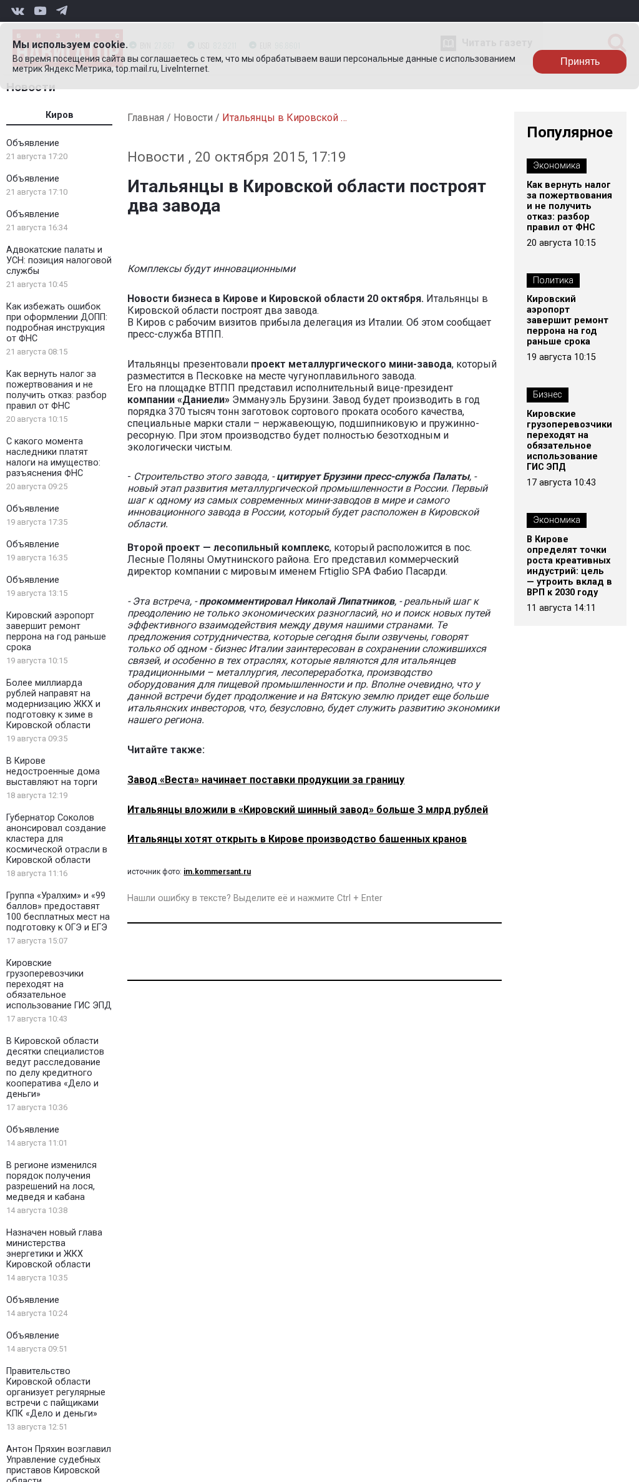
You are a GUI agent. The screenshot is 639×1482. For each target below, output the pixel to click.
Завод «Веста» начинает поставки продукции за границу (265, 780)
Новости (193, 118)
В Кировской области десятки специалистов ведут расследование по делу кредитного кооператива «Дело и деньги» (55, 1067)
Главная (145, 118)
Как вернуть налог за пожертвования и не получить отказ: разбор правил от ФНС (56, 390)
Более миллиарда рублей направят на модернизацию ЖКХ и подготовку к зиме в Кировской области (53, 704)
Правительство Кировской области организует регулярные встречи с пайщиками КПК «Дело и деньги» (55, 1392)
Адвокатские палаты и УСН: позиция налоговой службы (59, 260)
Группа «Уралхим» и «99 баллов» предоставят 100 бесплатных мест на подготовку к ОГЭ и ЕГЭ (58, 911)
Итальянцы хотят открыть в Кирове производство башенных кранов (297, 839)
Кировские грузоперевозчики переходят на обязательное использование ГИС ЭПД (59, 984)
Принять (580, 61)
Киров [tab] (60, 115)
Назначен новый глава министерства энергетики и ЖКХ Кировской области (54, 1248)
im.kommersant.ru (217, 871)
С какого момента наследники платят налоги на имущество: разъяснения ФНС (53, 457)
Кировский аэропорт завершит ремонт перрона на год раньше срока (56, 631)
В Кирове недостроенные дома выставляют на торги (53, 771)
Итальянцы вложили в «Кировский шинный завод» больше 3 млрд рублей (307, 810)
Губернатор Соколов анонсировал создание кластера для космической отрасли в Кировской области (56, 838)
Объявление (32, 143)
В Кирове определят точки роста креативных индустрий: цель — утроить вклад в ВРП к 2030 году (569, 566)
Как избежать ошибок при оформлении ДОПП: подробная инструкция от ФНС (56, 322)
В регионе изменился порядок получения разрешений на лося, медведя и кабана (51, 1181)
